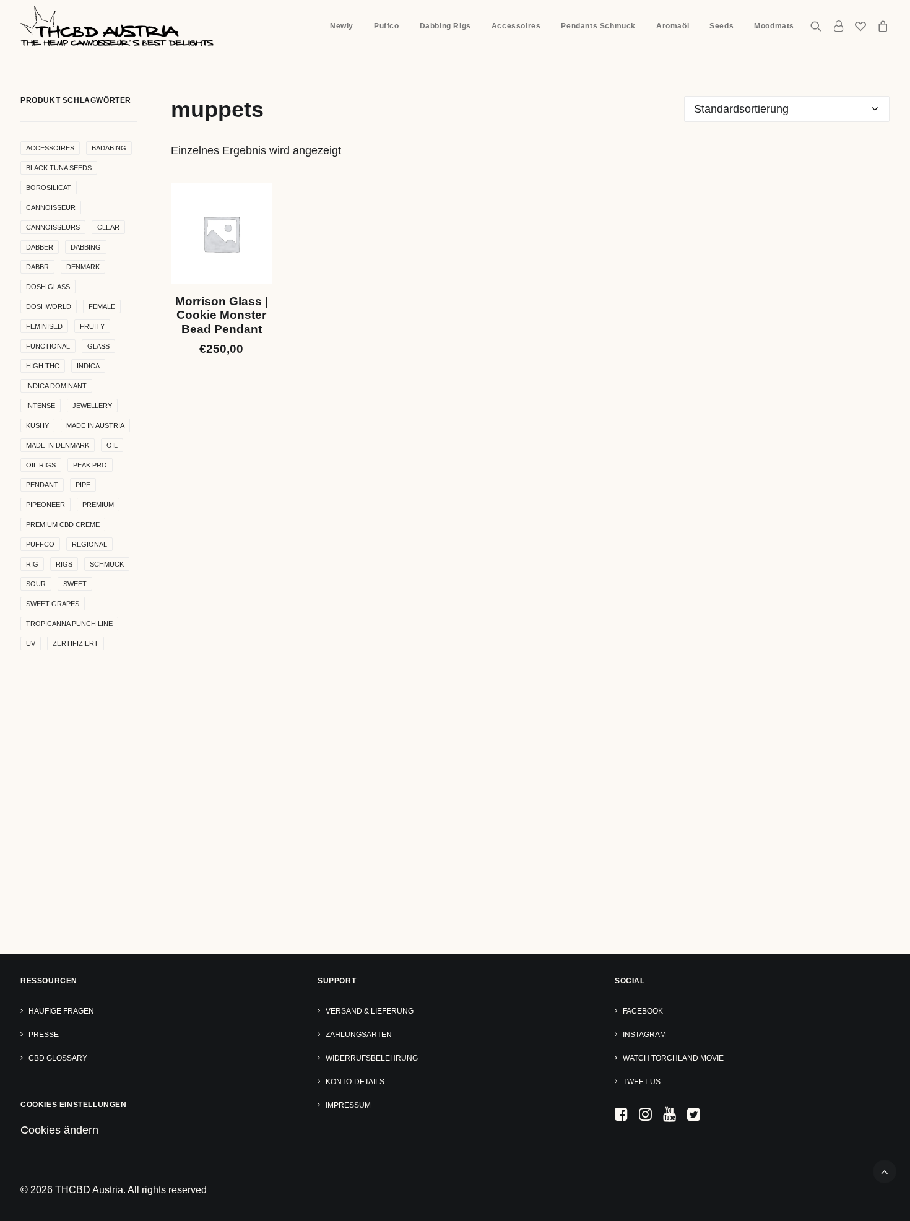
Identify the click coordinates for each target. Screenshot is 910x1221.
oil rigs (41, 465)
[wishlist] (860, 25)
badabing (109, 148)
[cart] (881, 25)
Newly (341, 26)
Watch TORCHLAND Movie (673, 1058)
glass (98, 346)
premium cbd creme (63, 524)
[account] (838, 25)
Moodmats (774, 26)
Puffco (386, 26)
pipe (83, 485)
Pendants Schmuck (598, 26)
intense (40, 405)
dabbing (86, 247)
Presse (43, 1034)
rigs (64, 564)
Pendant (42, 485)
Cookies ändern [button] (59, 1130)
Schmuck (107, 564)
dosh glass (48, 286)
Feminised (44, 326)
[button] (818, 25)
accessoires (50, 148)
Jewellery (92, 405)
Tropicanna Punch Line (69, 623)
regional (89, 544)
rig (32, 564)
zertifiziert (75, 643)
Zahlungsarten (359, 1034)
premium (98, 504)
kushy (37, 425)
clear (108, 227)
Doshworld (48, 306)
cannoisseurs (53, 227)
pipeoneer (45, 504)
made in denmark (57, 445)
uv (30, 643)
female (102, 306)
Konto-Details (355, 1081)
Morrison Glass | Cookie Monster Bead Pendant (221, 315)
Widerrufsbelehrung (372, 1058)
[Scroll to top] (884, 1171)
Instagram (644, 1034)
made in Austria (95, 425)
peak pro (90, 465)
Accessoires (516, 26)
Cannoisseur (51, 207)
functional (48, 346)
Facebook (643, 1011)
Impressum (348, 1105)
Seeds (721, 26)
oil (112, 445)
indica (88, 366)
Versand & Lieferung (370, 1011)
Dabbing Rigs (445, 26)
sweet (75, 584)
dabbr (37, 267)
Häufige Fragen (61, 1011)
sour (36, 584)
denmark (83, 267)
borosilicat (48, 187)
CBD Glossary (57, 1058)
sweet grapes (52, 603)
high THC (42, 366)
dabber (39, 247)
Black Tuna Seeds (59, 168)
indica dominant (56, 385)
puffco (40, 544)
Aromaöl (672, 26)
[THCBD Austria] (117, 26)
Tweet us (642, 1081)
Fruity (92, 326)
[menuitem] (341, 25)
